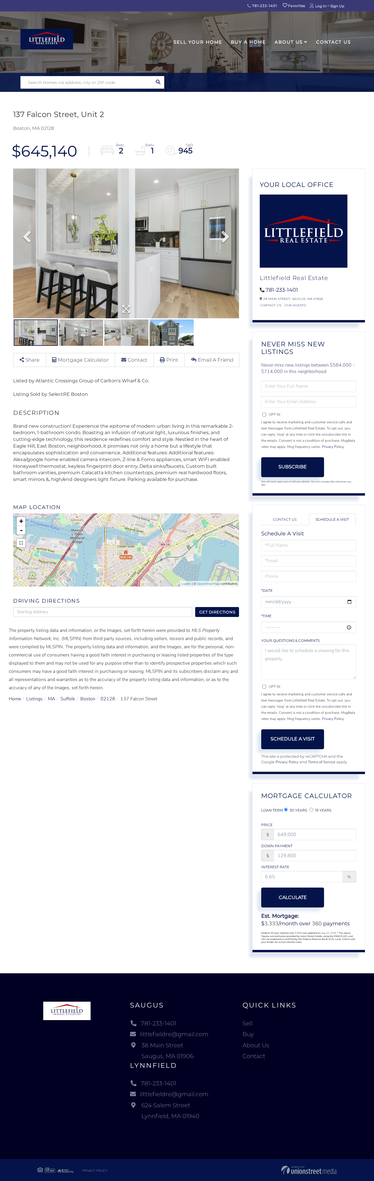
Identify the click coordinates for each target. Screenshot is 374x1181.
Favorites (296, 6)
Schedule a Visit (332, 519)
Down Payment (276, 846)
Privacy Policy (333, 446)
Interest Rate (275, 867)
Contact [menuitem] (254, 1056)
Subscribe (292, 467)
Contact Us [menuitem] (333, 42)
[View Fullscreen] (21, 543)
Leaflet (186, 584)
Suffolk (67, 699)
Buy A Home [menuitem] (248, 42)
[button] (158, 82)
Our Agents (295, 305)
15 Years (322, 810)
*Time (266, 616)
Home (15, 699)
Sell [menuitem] (247, 1023)
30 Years (298, 810)
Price (267, 825)
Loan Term (272, 810)
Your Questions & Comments (290, 640)
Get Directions (217, 612)
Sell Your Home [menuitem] (198, 42)
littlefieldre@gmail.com (174, 1034)
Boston (87, 699)
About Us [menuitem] (289, 42)
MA (51, 699)
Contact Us (270, 305)
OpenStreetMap (208, 584)
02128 (108, 699)
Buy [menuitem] (248, 1034)
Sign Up (337, 6)
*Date (267, 590)
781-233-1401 (264, 6)
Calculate (293, 897)
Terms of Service (321, 762)
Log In (320, 6)
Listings (34, 699)
